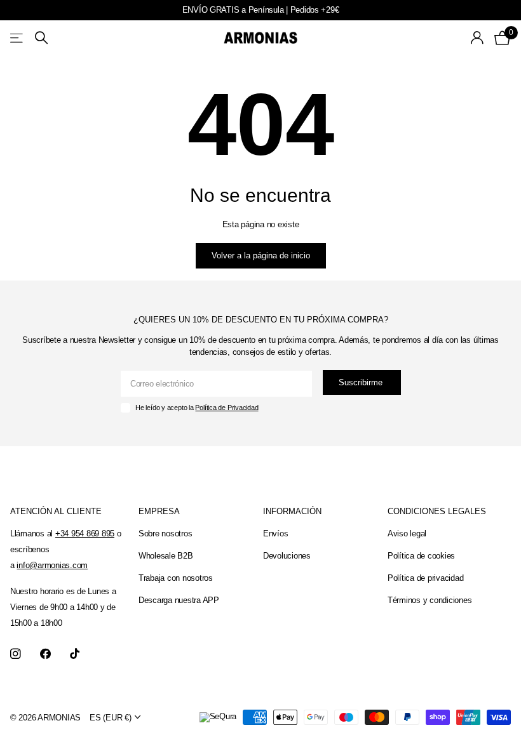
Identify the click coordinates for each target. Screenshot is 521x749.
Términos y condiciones (429, 600)
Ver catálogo (17, 38)
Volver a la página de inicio (261, 255)
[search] (41, 37)
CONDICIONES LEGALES (437, 511)
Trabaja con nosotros (176, 578)
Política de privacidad (425, 578)
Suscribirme (362, 382)
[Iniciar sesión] (477, 37)
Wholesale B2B (166, 555)
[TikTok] (74, 654)
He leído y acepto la (196, 407)
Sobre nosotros (165, 533)
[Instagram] (15, 654)
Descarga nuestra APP (179, 600)
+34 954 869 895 (84, 533)
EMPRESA (159, 511)
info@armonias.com (52, 565)
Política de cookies (421, 555)
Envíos (275, 533)
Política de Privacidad (226, 407)
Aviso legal (407, 533)
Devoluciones (287, 555)
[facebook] (45, 654)
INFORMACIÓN (292, 511)
